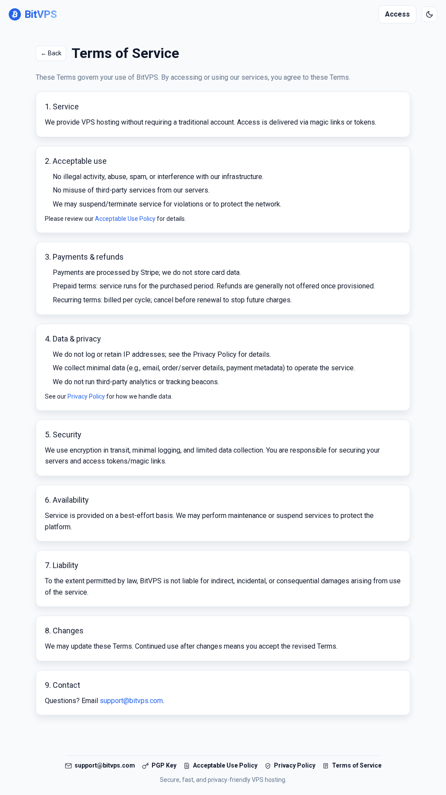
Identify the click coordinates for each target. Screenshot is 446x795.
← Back (51, 53)
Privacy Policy (86, 396)
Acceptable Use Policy (125, 218)
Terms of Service (357, 765)
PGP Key (164, 765)
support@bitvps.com (131, 701)
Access (397, 14)
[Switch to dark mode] (429, 14)
